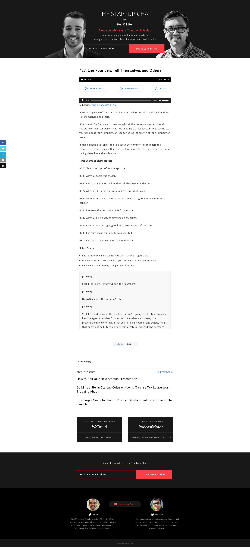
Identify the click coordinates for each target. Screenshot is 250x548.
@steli (95, 514)
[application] (125, 100)
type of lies (131, 344)
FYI (161, 525)
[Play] (81, 79)
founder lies (119, 344)
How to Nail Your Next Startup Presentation (107, 379)
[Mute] (165, 79)
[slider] (165, 100)
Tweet (162, 88)
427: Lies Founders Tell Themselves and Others (120, 70)
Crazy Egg (171, 519)
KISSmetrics (140, 522)
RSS (114, 104)
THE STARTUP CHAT (125, 14)
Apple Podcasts (100, 104)
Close (103, 519)
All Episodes (165, 372)
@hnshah (158, 514)
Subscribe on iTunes (126, 504)
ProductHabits (172, 525)
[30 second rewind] (85, 79)
